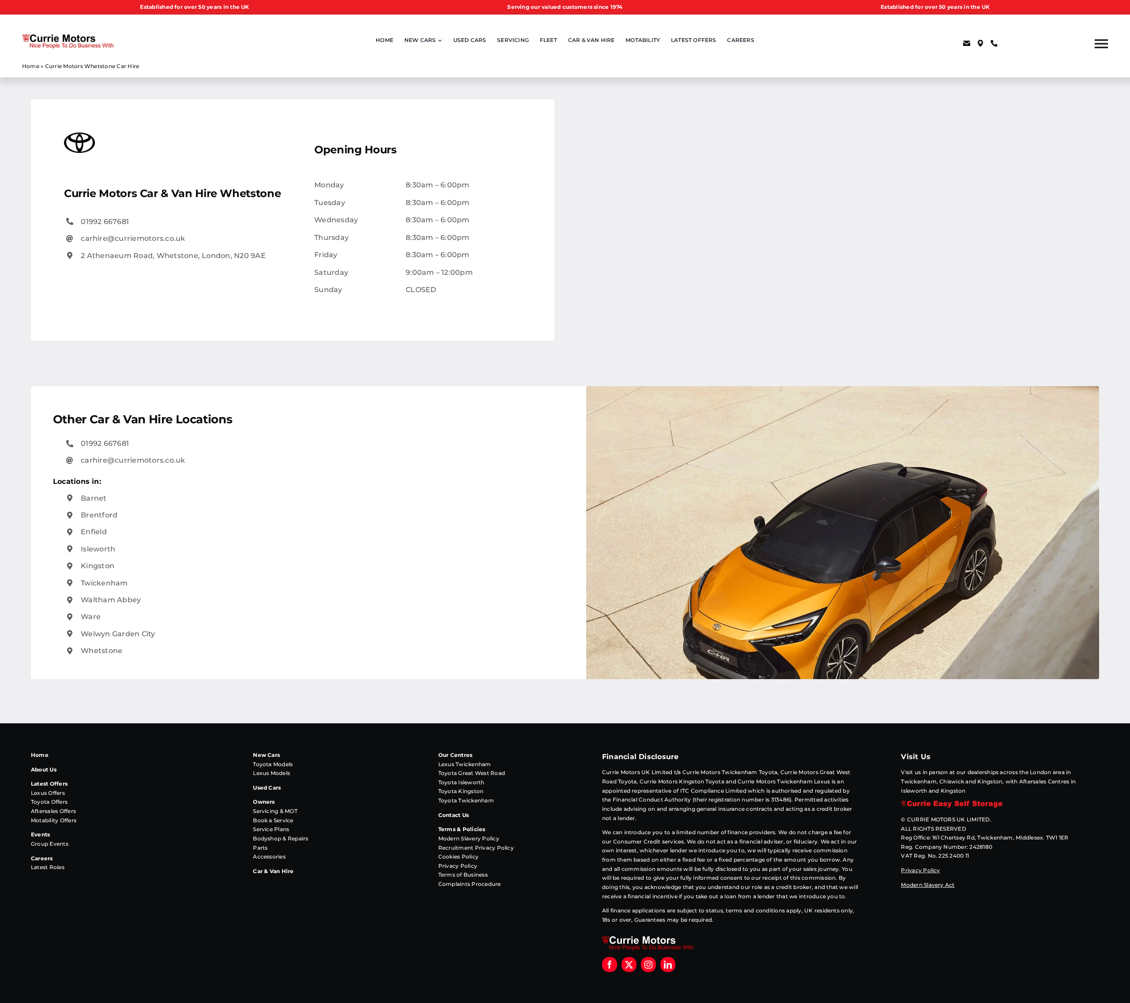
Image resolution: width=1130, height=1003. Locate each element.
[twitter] (629, 964)
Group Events (49, 843)
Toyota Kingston (461, 791)
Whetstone (101, 650)
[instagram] (648, 964)
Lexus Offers (48, 793)
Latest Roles (47, 867)
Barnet (93, 498)
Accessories (269, 856)
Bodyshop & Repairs (280, 838)
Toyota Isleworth (461, 782)
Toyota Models (273, 764)
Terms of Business (463, 874)
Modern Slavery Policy (468, 838)
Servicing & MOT (275, 811)
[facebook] (609, 964)
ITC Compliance (702, 790)
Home (30, 66)
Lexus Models (271, 773)
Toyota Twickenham (466, 800)
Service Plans (271, 829)
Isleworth (98, 549)
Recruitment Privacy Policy (476, 847)
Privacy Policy (457, 865)
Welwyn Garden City (118, 634)
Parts (260, 847)
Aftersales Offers (53, 811)
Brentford (99, 515)
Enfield (94, 532)
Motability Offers (53, 820)
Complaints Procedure (469, 884)
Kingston (97, 566)
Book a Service (273, 820)
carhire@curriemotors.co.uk (133, 238)
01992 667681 (105, 221)
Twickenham (104, 583)
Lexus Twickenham (464, 764)
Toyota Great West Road (471, 773)
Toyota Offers (49, 801)
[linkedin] (667, 964)
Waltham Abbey (111, 600)
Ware (91, 616)
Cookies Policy (458, 856)
